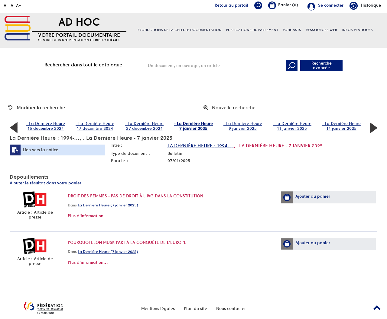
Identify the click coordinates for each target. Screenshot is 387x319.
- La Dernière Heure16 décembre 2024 (45, 126)
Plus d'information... (88, 215)
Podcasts (292, 30)
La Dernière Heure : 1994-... (200, 145)
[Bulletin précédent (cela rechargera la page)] (13, 127)
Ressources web (321, 30)
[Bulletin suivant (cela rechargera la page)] (373, 127)
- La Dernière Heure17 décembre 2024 (95, 126)
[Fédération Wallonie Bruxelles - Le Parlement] (43, 307)
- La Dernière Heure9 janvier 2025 (242, 126)
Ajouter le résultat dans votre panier (45, 182)
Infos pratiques (357, 30)
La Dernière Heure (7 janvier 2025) (108, 205)
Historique (371, 5)
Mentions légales (158, 308)
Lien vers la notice (40, 149)
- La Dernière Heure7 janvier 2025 (193, 126)
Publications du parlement (252, 30)
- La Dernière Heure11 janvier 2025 (292, 126)
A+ (18, 5)
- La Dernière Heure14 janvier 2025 (341, 126)
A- (6, 5)
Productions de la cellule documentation (180, 30)
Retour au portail (231, 5)
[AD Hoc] (18, 28)
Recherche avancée (321, 65)
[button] (287, 197)
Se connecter (330, 5)
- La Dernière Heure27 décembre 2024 (144, 126)
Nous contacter (231, 308)
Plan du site (195, 308)
